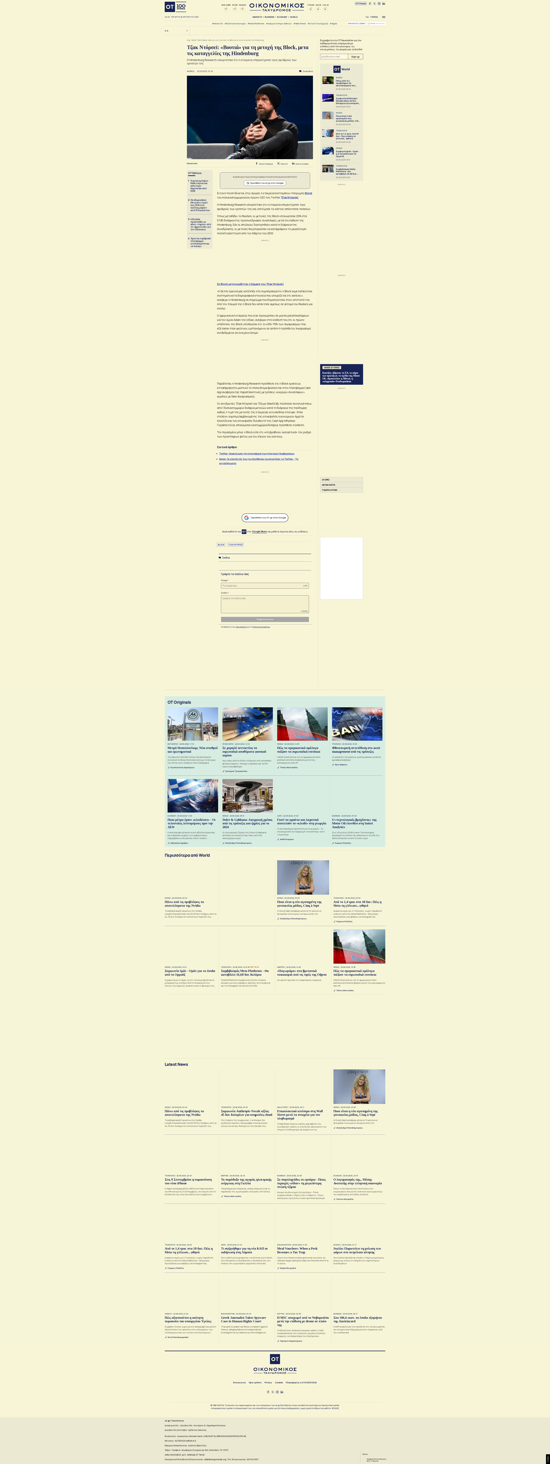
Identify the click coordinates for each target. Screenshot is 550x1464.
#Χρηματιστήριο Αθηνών (279, 23)
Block (308, 193)
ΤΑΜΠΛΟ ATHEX (329, 490)
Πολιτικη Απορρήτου (261, 627)
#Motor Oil (217, 23)
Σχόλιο (224, 592)
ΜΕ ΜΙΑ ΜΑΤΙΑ (328, 484)
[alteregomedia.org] (350, 1460)
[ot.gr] (277, 10)
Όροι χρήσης (255, 1382)
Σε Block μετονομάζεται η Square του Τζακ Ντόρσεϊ (250, 284)
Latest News (176, 1064)
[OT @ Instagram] (379, 3)
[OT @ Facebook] (370, 3)
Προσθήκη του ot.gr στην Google (266, 183)
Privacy (268, 1382)
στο (257, 531)
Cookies (279, 1382)
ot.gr (188, 40)
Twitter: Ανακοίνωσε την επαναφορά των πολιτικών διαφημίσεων (256, 453)
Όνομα (224, 580)
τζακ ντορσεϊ (235, 544)
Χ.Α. (167, 30)
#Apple (333, 23)
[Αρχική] (175, 7)
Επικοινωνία (239, 1382)
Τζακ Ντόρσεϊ (289, 197)
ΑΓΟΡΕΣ (326, 479)
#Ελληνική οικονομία (235, 23)
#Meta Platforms (255, 23)
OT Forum (361, 3)
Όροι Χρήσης (241, 627)
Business (269, 17)
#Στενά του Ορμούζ (318, 23)
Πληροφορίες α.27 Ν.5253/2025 (301, 1382)
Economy (282, 17)
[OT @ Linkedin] (383, 3)
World (293, 17)
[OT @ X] (374, 3)
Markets (257, 17)
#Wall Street (299, 23)
